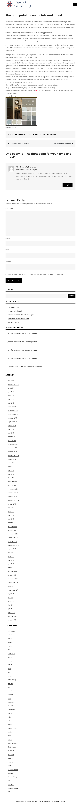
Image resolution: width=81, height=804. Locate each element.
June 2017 (11, 388)
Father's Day (12, 680)
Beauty (10, 639)
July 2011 (10, 598)
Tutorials (11, 784)
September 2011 (13, 590)
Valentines (11, 792)
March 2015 (11, 437)
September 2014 (13, 455)
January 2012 (12, 575)
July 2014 (11, 463)
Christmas (11, 654)
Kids (9, 721)
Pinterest (11, 751)
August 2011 (11, 594)
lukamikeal (12, 367)
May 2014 (11, 470)
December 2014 (13, 444)
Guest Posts (12, 706)
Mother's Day (12, 728)
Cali (9, 650)
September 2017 (13, 384)
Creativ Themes (59, 801)
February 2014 (12, 482)
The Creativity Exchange (26, 167)
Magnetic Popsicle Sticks (62, 144)
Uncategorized (13, 788)
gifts (9, 698)
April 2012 (11, 564)
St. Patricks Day (13, 769)
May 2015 (11, 429)
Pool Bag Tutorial (13, 322)
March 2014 (11, 478)
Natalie (42, 134)
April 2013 (11, 519)
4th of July (11, 631)
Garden (10, 695)
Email (8, 250)
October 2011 (12, 586)
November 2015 (13, 414)
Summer (11, 773)
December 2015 (13, 411)
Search (9, 289)
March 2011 (11, 612)
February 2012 (12, 571)
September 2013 (13, 500)
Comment (10, 208)
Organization (12, 743)
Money (10, 725)
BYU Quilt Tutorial (13, 307)
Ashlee (10, 635)
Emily (9, 668)
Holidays (10, 713)
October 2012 (12, 541)
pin (36, 91)
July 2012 (11, 553)
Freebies (10, 691)
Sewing (10, 766)
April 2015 (11, 433)
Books (10, 646)
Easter (10, 665)
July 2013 (11, 508)
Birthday (10, 642)
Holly (11, 134)
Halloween (11, 710)
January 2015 (12, 440)
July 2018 (11, 381)
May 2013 (11, 515)
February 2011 (12, 616)
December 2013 (13, 489)
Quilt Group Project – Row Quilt (18, 319)
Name (8, 238)
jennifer (10, 333)
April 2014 (11, 474)
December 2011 (13, 579)
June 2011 (11, 601)
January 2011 (12, 620)
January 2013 (12, 530)
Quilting (10, 758)
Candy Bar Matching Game (26, 333)
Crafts (10, 657)
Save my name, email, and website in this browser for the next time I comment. (35, 274)
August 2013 (12, 504)
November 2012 (13, 538)
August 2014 (12, 459)
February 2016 (12, 407)
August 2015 (12, 426)
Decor (37, 134)
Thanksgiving (12, 777)
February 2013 (12, 526)
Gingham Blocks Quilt (15, 311)
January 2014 (12, 485)
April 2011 (10, 609)
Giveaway (11, 702)
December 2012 (13, 534)
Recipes (10, 762)
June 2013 (11, 512)
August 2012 (12, 549)
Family (10, 676)
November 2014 (13, 448)
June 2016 (11, 396)
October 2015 (12, 418)
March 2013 (11, 523)
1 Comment (53, 134)
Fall (9, 672)
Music (10, 736)
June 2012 (11, 556)
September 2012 (13, 545)
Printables (11, 754)
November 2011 (13, 583)
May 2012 (11, 560)
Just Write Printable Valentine (30, 367)
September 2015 (13, 422)
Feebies (10, 683)
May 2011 (10, 605)
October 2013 (12, 497)
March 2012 (11, 568)
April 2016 (11, 403)
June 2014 (11, 467)
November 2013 (13, 493)
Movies (10, 732)
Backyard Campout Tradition (20, 144)
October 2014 (12, 452)
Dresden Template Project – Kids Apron (21, 315)
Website (8, 261)
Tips (9, 781)
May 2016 (11, 399)
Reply (67, 185)
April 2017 (11, 392)
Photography (12, 747)
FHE (9, 687)
